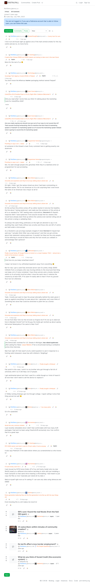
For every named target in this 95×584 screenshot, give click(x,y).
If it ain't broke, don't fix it (12, 466)
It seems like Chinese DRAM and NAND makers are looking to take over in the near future (32, 57)
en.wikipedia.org (23, 561)
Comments (18, 31)
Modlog (51, 581)
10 (20, 538)
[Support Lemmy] (42, 2)
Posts (26, 31)
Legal (57, 581)
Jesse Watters (27, 345)
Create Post (36, 3)
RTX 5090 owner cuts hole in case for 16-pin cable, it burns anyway (25, 446)
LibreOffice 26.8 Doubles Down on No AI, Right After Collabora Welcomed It (28, 94)
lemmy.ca (21, 531)
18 (20, 568)
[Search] (76, 2)
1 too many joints (46, 407)
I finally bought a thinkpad (47, 364)
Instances (64, 581)
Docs (71, 581)
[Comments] (13, 514)
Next (7, 575)
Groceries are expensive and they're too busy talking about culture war (26, 181)
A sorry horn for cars (54, 36)
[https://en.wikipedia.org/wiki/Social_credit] (13, 559)
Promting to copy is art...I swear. (14, 143)
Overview (8, 31)
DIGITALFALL (13, 2)
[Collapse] (6, 36)
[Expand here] (13, 529)
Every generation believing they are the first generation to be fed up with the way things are (31, 496)
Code (76, 581)
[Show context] (6, 39)
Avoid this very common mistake (14, 425)
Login (81, 3)
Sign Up (87, 3)
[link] (9, 39)
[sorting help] (49, 31)
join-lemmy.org (84, 581)
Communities (25, 3)
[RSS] (52, 31)
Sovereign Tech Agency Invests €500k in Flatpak (20, 76)
